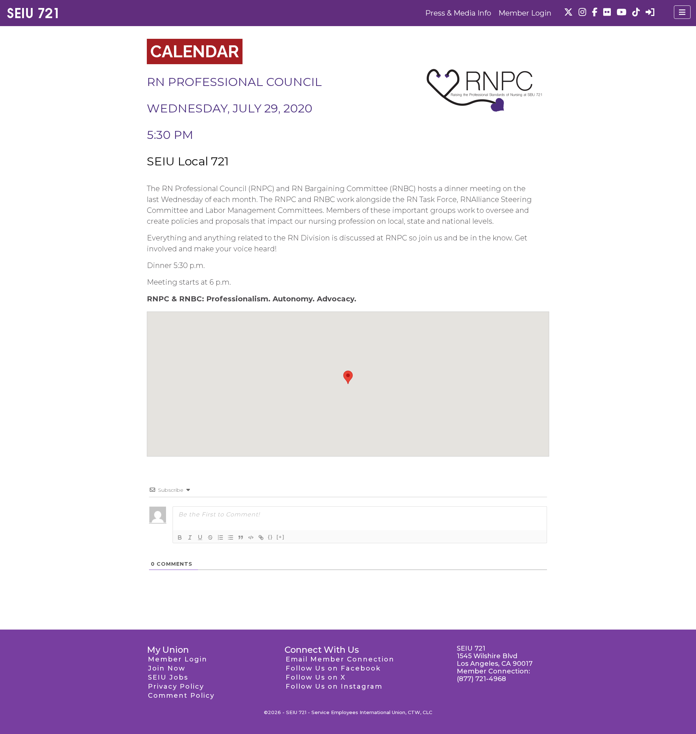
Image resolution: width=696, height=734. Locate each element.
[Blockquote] (241, 537)
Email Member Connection (340, 659)
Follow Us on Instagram (334, 686)
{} (270, 537)
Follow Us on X (315, 677)
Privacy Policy (176, 686)
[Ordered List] (220, 537)
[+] (281, 537)
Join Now (166, 668)
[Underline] (200, 537)
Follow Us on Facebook (333, 668)
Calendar (194, 51)
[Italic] (190, 537)
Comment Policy (181, 696)
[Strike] (210, 537)
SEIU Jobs (168, 677)
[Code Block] (251, 537)
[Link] (261, 537)
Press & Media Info (458, 13)
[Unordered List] (230, 537)
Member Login (524, 13)
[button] (348, 377)
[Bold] (180, 537)
